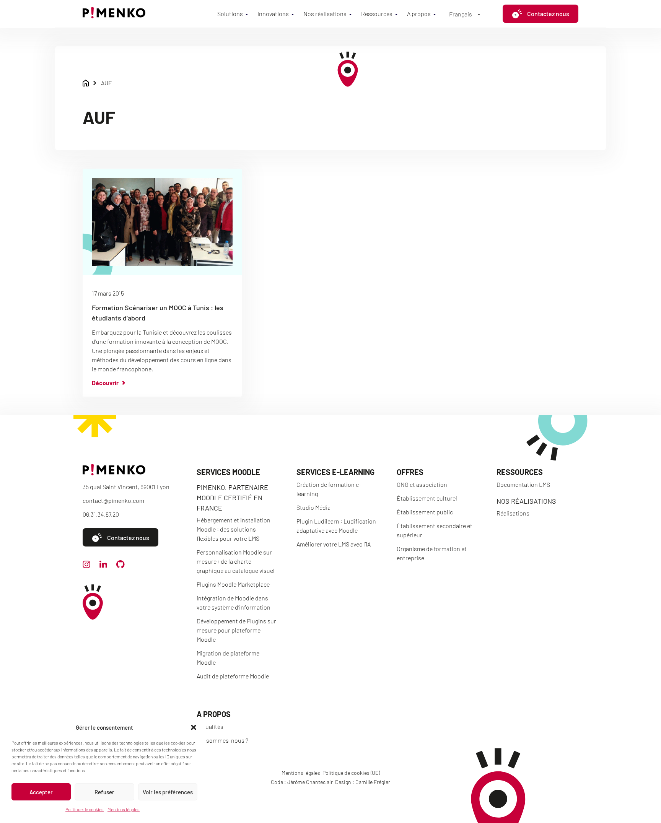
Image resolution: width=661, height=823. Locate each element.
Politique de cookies (84, 809)
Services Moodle (228, 472)
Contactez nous (548, 13)
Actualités (210, 726)
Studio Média (313, 507)
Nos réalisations (325, 13)
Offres (410, 472)
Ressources (376, 13)
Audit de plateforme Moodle (233, 676)
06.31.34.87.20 (101, 514)
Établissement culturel (427, 498)
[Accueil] (114, 16)
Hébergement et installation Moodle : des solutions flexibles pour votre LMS (233, 529)
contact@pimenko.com (113, 500)
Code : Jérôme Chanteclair (302, 782)
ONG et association (422, 484)
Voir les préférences (168, 792)
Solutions (230, 13)
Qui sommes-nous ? (222, 740)
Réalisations (513, 513)
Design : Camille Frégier (362, 782)
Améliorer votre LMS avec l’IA (333, 544)
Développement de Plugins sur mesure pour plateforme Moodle (236, 630)
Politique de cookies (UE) (351, 772)
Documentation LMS (523, 484)
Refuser (104, 792)
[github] (120, 565)
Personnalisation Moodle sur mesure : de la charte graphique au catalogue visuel (236, 561)
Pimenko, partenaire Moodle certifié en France (232, 497)
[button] (193, 727)
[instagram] (86, 565)
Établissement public (425, 512)
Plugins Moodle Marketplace (233, 584)
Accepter (41, 792)
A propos (419, 13)
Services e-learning (335, 472)
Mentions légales (123, 809)
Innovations (273, 13)
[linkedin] (103, 565)
